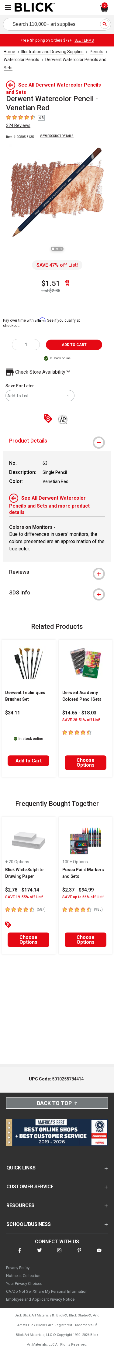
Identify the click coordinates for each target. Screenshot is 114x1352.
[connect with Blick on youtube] (99, 1254)
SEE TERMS (84, 40)
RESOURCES (20, 1205)
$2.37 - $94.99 (78, 890)
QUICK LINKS (21, 1168)
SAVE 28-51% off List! (81, 720)
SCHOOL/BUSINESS (28, 1224)
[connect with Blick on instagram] (59, 1254)
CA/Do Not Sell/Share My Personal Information (47, 1291)
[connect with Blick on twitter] (39, 1254)
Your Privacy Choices (24, 1283)
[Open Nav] (8, 7)
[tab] (57, 440)
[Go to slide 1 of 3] (53, 249)
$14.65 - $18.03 (79, 713)
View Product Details (57, 136)
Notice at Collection (23, 1275)
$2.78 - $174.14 (22, 890)
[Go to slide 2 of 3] (57, 249)
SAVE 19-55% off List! (24, 897)
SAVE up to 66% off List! (83, 897)
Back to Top (54, 1103)
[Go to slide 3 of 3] (61, 249)
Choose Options (86, 762)
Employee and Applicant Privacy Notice (40, 1299)
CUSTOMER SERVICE (30, 1186)
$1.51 (50, 283)
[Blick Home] (35, 7)
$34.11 (12, 713)
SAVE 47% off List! (57, 265)
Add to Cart (29, 761)
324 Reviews (18, 125)
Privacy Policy (17, 1267)
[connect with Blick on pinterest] (79, 1254)
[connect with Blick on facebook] (20, 1254)
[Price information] (49, 419)
